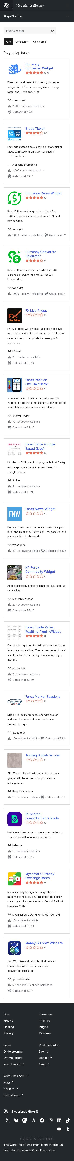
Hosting (9, 1027)
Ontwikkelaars (13, 1058)
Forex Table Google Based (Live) (40, 446)
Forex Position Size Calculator (36, 382)
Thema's (44, 1020)
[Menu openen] (68, 5)
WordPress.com (16, 1076)
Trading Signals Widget (43, 755)
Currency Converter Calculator (40, 254)
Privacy (8, 1033)
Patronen (45, 1033)
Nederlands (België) (25, 1111)
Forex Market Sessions (42, 696)
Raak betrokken (49, 1045)
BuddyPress (13, 1095)
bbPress (11, 1089)
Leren (7, 1045)
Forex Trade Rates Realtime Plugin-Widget (43, 629)
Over (7, 1014)
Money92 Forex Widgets (44, 943)
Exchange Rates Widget (43, 193)
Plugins (43, 1027)
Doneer (45, 1058)
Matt (9, 1082)
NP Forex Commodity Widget (40, 570)
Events (43, 1051)
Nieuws (8, 1020)
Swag (44, 1064)
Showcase (46, 1014)
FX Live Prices (36, 310)
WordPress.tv (14, 1064)
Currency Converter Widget (39, 66)
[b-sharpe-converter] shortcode (42, 816)
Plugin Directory (13, 16)
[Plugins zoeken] (52, 30)
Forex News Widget (40, 509)
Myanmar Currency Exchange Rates (39, 876)
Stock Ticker (35, 128)
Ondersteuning (13, 1051)
